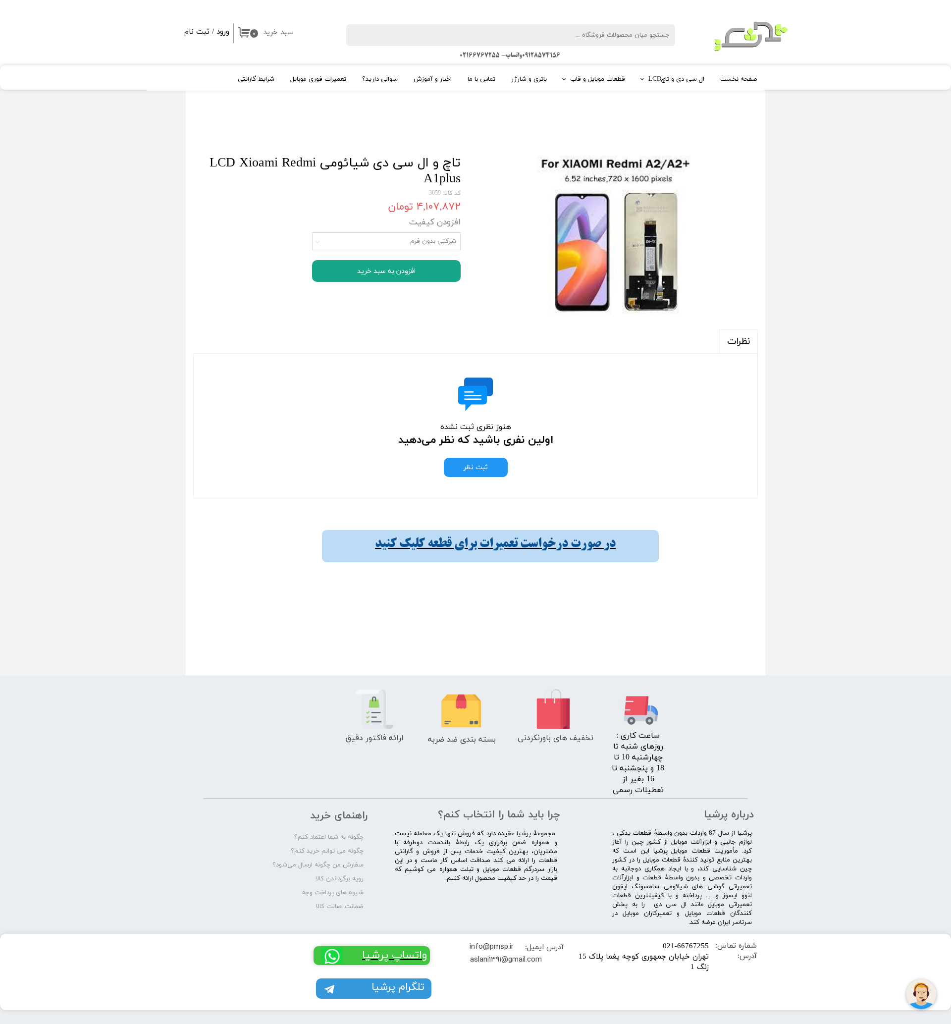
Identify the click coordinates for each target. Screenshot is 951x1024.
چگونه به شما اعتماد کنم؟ (329, 837)
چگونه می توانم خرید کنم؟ (327, 851)
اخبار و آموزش (433, 79)
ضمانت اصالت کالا (340, 906)
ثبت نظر (476, 467)
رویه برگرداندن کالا (340, 878)
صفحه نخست (738, 79)
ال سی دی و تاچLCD (676, 79)
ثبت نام (197, 32)
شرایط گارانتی (256, 79)
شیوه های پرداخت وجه (333, 892)
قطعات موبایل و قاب (597, 79)
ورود (222, 32)
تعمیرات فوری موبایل (318, 79)
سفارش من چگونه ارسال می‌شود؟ (318, 865)
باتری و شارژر (529, 79)
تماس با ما (481, 79)
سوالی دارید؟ (380, 79)
